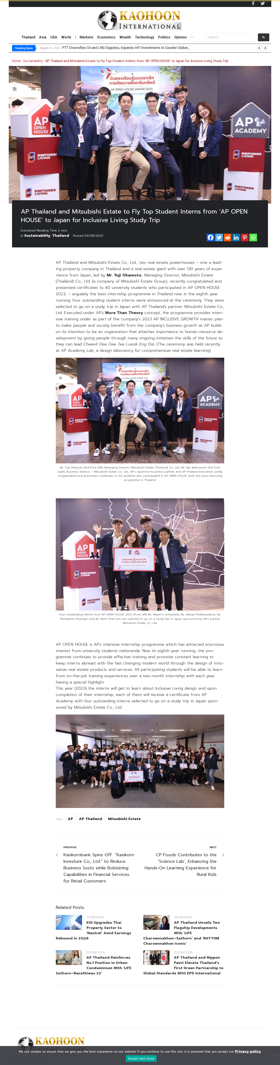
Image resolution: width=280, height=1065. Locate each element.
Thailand (60, 235)
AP (70, 819)
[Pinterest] (244, 237)
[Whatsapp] (253, 237)
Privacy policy (248, 1051)
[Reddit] (227, 237)
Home (16, 61)
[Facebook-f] (253, 3)
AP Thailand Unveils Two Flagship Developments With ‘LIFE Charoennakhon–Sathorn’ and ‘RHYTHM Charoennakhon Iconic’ (181, 933)
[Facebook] (210, 237)
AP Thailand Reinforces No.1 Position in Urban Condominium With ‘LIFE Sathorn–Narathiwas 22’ (93, 965)
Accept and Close (141, 1058)
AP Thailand (90, 819)
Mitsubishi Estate (124, 819)
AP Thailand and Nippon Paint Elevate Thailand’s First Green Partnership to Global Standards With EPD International (183, 965)
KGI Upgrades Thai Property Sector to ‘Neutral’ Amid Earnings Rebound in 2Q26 (93, 930)
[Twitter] (262, 3)
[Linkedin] (236, 237)
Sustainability (33, 61)
